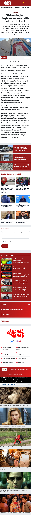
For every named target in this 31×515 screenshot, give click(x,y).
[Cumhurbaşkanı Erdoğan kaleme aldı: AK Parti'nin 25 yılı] (8, 214)
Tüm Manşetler (22, 358)
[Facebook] (11, 341)
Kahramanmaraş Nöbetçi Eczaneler (6, 348)
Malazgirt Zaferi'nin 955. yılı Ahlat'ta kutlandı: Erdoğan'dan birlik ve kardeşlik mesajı (22, 188)
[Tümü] (29, 304)
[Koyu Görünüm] (24, 3)
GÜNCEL (18, 7)
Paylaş (4, 57)
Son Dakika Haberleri (8, 362)
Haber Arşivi (21, 362)
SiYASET (15, 12)
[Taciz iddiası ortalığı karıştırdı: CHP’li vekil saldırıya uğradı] (23, 214)
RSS (5, 369)
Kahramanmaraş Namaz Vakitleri (6, 353)
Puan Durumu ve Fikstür (9, 358)
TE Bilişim (19, 374)
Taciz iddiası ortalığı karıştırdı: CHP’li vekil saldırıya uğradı (22, 221)
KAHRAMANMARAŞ (7, 7)
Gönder (4, 246)
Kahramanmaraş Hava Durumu (22, 348)
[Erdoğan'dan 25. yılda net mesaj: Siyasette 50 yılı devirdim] (23, 199)
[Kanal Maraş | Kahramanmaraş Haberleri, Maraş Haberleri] (7, 2)
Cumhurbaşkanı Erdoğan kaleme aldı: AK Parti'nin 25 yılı (7, 221)
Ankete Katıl (6, 314)
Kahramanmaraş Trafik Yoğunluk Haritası (22, 353)
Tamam (23, 382)
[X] (14, 341)
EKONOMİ (25, 7)
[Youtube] (20, 341)
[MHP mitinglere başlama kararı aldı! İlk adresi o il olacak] (15, 47)
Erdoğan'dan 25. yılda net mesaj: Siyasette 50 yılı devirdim (22, 205)
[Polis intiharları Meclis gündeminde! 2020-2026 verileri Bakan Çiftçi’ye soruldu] (8, 199)
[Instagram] (17, 341)
